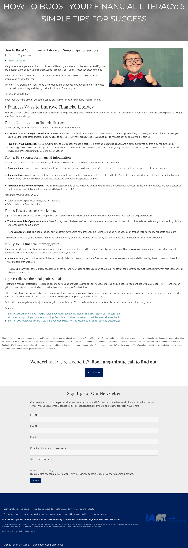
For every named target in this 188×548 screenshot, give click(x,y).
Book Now (94, 372)
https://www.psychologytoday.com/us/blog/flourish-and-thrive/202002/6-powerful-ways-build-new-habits (63, 317)
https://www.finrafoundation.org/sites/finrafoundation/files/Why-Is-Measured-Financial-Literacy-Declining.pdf (64, 320)
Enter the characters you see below (48, 448)
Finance (10, 61)
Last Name (35, 426)
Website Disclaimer (27, 531)
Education (20, 61)
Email (33, 437)
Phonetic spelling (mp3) (42, 470)
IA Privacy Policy (10, 531)
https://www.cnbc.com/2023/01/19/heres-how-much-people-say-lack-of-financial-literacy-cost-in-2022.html (63, 313)
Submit (35, 480)
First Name (35, 415)
